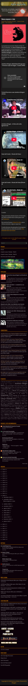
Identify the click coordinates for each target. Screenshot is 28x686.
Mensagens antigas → (22, 238)
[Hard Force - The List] (9, 639)
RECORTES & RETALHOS (8, 451)
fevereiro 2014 (7, 519)
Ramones (9, 410)
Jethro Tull (3, 397)
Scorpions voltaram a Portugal (15, 320)
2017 (3, 489)
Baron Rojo (17, 385)
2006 (3, 539)
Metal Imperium (6, 559)
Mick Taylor (3, 403)
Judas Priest (10, 397)
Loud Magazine (6, 546)
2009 (3, 533)
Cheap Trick (25, 387)
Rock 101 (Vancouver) (6, 663)
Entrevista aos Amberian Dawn (9, 560)
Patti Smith (12, 406)
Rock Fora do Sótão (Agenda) (8, 256)
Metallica (24, 401)
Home (2, 249)
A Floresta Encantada (6, 381)
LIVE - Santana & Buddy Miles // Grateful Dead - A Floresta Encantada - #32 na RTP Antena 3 (13, 433)
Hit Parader (22, 393)
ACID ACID (19, 381)
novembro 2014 (8, 499)
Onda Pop (25, 405)
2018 (3, 487)
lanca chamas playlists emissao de (16, 333)
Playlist (2, 408)
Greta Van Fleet (18, 392)
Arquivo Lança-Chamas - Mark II (9, 254)
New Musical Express (17, 405)
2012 (3, 526)
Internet (15, 395)
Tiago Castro (17, 417)
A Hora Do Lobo (17, 222)
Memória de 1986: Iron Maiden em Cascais (12, 304)
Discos (14, 390)
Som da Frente (20, 412)
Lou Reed (18, 400)
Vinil (19, 418)
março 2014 (7, 517)
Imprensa (4, 395)
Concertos (5, 389)
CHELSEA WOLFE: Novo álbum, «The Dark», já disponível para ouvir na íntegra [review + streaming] (12, 614)
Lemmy (24, 398)
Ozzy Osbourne (5, 406)
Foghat (6, 392)
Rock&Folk (20, 411)
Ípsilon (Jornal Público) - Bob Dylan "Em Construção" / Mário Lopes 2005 (11, 453)
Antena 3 (11, 383)
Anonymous (4, 366)
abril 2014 (6, 515)
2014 (3, 495)
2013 (3, 524)
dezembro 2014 (8, 497)
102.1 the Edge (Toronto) (7, 655)
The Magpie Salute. (20, 415)
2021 (3, 480)
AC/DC (14, 381)
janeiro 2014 (7, 521)
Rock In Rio (5, 411)
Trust (2, 418)
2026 (3, 469)
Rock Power (12, 411)
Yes (22, 418)
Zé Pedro (25, 418)
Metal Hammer (18, 401)
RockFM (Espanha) (5, 665)
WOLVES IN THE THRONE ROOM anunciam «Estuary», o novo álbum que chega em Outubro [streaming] (12, 623)
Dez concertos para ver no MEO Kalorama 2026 (13, 565)
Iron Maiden (23, 395)
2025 (3, 471)
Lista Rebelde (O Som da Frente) (11, 426)
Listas (2, 400)
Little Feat (7, 400)
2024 (3, 474)
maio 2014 (6, 512)
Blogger (14, 683)
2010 (3, 530)
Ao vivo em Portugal (8, 385)
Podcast (7, 408)
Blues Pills (19, 387)
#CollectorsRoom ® (7, 438)
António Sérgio (20, 21)
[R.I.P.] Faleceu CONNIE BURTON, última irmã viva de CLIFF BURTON (13, 548)
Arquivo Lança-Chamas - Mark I (8, 252)
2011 (3, 528)
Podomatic (6, 219)
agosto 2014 (7, 508)
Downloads (22, 390)
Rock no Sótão (15, 681)
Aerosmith (24, 381)
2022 (3, 478)
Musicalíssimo (5, 405)
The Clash (7, 415)
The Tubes (11, 417)
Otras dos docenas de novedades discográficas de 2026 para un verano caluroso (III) (13, 459)
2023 (3, 476)
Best (23, 385)
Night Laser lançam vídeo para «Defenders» (11, 591)
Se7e (10, 412)
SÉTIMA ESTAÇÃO (5, 339)
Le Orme (18, 398)
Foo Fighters (11, 392)
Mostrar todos (24, 463)
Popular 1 (12, 408)
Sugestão (6, 414)
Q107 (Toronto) (4, 660)
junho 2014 (6, 510)
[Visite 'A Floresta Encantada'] (13, 268)
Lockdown (12, 400)
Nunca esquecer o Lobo (8, 19)
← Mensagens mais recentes (8, 238)
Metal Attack (11, 401)
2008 (3, 535)
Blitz (6, 387)
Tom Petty (23, 417)
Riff (13, 410)
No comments (9, 22)
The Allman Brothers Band (16, 414)
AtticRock (3, 333)
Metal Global (5, 552)
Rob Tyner (17, 410)
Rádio (3, 22)
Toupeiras (5, 569)
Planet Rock (4, 658)
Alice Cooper (4, 383)
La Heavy (24, 397)
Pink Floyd (24, 406)
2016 (3, 491)
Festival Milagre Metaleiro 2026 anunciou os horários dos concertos (12, 571)
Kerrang (17, 397)
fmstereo (4, 444)
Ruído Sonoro (6, 564)
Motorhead (10, 403)
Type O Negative (8, 418)
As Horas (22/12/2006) (7, 427)
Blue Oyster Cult (13, 387)
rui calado (3, 372)
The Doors (13, 415)
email (7, 649)
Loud (22, 400)
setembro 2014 (7, 506)
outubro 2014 (7, 504)
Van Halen (14, 418)
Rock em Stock (23, 410)
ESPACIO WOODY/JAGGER (9, 457)
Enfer (2, 392)
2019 (3, 484)
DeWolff (2, 390)
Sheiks (14, 412)
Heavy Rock (12, 393)
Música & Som (19, 403)
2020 (3, 482)
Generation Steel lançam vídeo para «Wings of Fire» (13, 580)
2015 (3, 493)
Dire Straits (8, 390)
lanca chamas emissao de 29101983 (17, 350)
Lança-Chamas (6, 399)
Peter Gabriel (18, 406)
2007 (3, 537)
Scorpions (6, 412)
